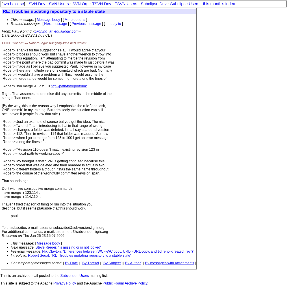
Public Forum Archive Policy (125, 283)
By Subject (112, 263)
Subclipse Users (184, 4)
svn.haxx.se (13, 4)
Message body (48, 20)
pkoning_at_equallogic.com (56, 31)
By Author (133, 263)
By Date (71, 263)
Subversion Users (74, 276)
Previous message (86, 24)
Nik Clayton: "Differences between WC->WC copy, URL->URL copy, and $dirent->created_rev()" (118, 251)
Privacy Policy (64, 283)
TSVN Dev (101, 4)
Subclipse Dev (154, 4)
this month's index (219, 4)
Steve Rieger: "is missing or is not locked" (68, 247)
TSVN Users (126, 4)
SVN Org (80, 4)
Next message (55, 24)
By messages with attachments (169, 263)
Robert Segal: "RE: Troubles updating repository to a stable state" (80, 255)
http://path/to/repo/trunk (69, 86)
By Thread (90, 263)
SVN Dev (37, 4)
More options (75, 20)
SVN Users (59, 4)
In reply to (113, 24)
